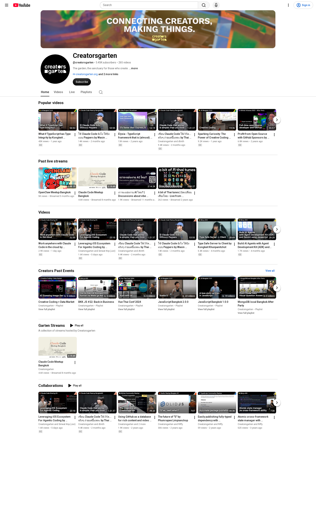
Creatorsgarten (46, 305)
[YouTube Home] (21, 5)
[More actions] (75, 134)
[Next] (277, 119)
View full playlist (46, 309)
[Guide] (6, 5)
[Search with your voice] (216, 5)
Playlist (59, 305)
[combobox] (150, 5)
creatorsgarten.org (86, 74)
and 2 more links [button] (108, 74)
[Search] (204, 5)
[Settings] (288, 5)
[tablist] (158, 92)
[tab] (45, 92)
